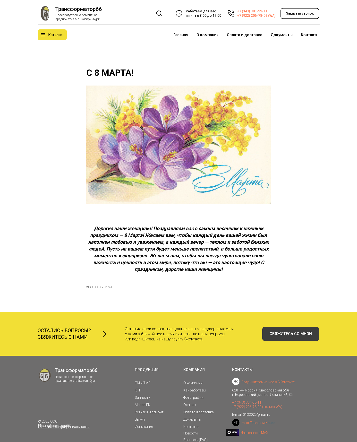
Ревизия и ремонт (149, 412)
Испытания (144, 427)
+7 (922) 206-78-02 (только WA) (257, 407)
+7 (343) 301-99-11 (252, 11)
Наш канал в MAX (254, 433)
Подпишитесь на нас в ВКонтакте (268, 382)
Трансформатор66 (78, 9)
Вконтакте (193, 339)
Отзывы (189, 405)
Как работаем (194, 390)
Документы (282, 35)
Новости (190, 433)
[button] (299, 13)
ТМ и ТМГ (142, 383)
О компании (207, 35)
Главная (180, 35)
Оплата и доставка (244, 35)
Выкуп (140, 419)
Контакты (310, 35)
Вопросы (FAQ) (195, 440)
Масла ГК (142, 405)
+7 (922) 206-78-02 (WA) (256, 15)
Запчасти (142, 397)
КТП (138, 390)
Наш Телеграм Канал (258, 423)
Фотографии (193, 397)
